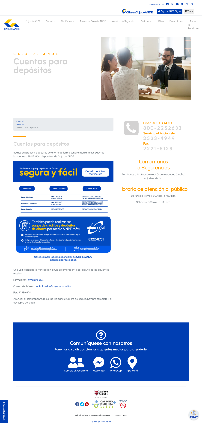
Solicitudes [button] (147, 21)
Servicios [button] (51, 21)
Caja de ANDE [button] (33, 21)
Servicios (20, 124)
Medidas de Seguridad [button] (123, 21)
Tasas (190, 11)
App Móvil (132, 370)
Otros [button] (161, 21)
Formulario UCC (35, 279)
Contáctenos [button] (68, 21)
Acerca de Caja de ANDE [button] (93, 21)
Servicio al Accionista (76, 370)
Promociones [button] (176, 21)
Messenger (99, 370)
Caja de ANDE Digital (170, 11)
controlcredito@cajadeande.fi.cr (53, 286)
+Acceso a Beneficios (193, 25)
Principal (20, 121)
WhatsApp (116, 370)
